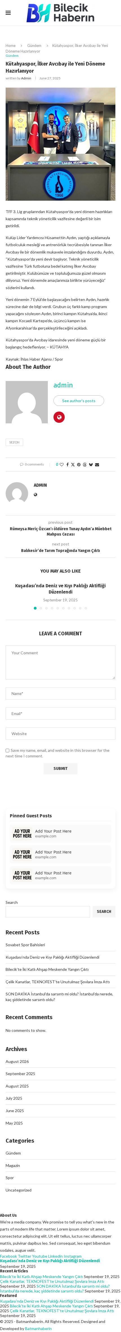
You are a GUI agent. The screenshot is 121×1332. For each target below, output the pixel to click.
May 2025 (14, 1123)
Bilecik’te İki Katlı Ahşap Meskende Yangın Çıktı (47, 969)
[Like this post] (62, 464)
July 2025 (14, 1098)
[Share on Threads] (85, 464)
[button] (10, 596)
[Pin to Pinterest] (78, 464)
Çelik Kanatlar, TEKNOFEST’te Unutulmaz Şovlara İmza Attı (58, 981)
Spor (10, 1177)
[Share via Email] (97, 464)
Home (10, 45)
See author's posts (78, 400)
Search (12, 902)
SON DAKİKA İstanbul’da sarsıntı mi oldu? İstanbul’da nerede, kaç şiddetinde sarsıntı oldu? (55, 1288)
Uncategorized (19, 1190)
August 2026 (17, 1061)
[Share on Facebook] (67, 464)
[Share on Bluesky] (91, 464)
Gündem (34, 45)
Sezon (14, 442)
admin (26, 78)
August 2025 (17, 1086)
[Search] (112, 12)
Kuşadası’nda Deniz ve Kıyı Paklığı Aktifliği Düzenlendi (52, 957)
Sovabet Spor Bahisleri (25, 944)
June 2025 (15, 1110)
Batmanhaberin (38, 1328)
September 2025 (20, 1073)
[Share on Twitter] (73, 464)
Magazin (13, 1165)
